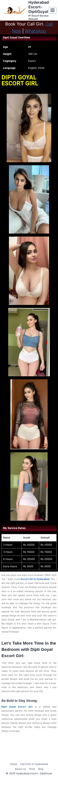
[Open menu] (52, 10)
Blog (40, 768)
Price (32, 768)
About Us (20, 768)
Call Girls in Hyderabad (34, 764)
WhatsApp (35, 31)
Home (13, 764)
